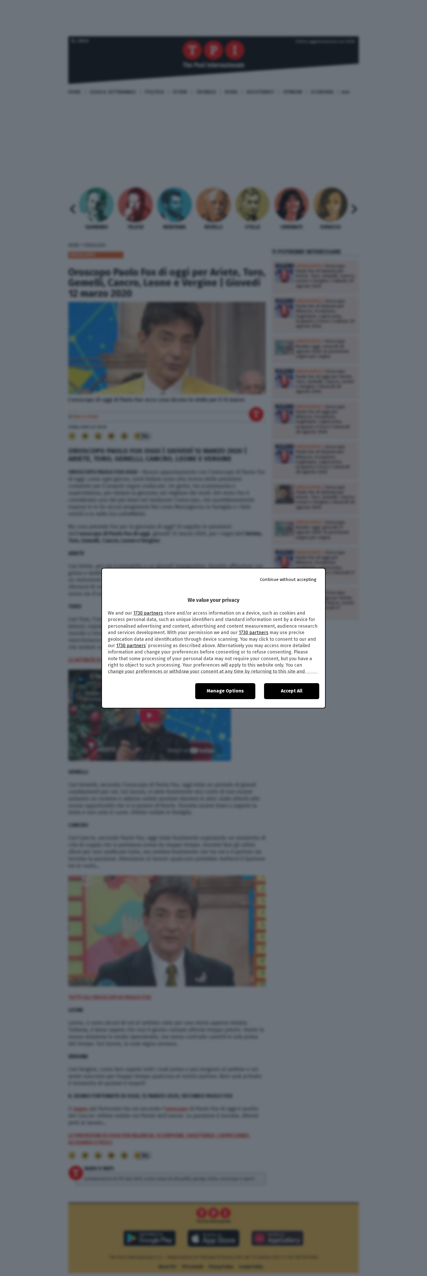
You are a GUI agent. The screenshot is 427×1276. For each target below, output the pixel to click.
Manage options (225, 691)
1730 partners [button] (148, 613)
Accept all (291, 691)
